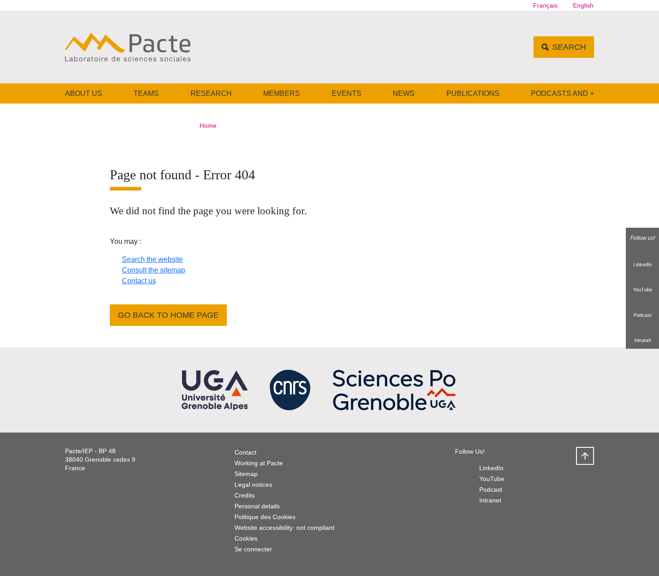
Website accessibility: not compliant (284, 527)
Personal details (257, 506)
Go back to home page (168, 315)
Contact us (139, 281)
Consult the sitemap (153, 270)
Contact (245, 452)
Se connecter (253, 549)
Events (346, 93)
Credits (244, 495)
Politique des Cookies (264, 516)
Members (281, 93)
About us (83, 93)
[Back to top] (585, 456)
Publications (473, 93)
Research (211, 93)
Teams (146, 93)
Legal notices (253, 484)
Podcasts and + (562, 93)
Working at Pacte (258, 463)
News (404, 93)
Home (208, 125)
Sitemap (246, 473)
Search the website (152, 259)
